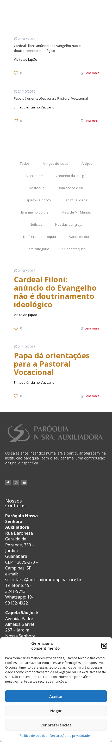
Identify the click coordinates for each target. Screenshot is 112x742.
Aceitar (56, 696)
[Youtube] (24, 482)
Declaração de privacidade (70, 735)
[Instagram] (16, 482)
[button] (104, 645)
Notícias (36, 224)
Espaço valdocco (37, 200)
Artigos (87, 163)
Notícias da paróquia (39, 236)
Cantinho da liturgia (71, 175)
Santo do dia (79, 236)
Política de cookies (33, 735)
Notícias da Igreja (68, 224)
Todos (25, 163)
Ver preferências (56, 724)
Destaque (37, 188)
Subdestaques (74, 248)
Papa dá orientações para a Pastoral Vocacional (51, 98)
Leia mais (92, 73)
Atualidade (34, 175)
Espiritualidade (76, 200)
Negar (56, 710)
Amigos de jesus (56, 163)
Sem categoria (38, 248)
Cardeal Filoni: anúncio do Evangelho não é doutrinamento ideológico (47, 48)
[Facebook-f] (8, 482)
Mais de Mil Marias (76, 212)
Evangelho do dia (34, 212)
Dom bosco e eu (70, 188)
